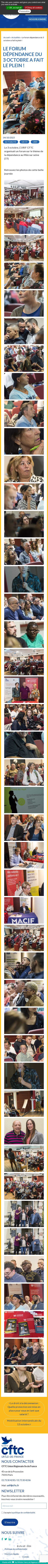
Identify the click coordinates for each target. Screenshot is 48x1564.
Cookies (25, 1557)
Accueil (6, 37)
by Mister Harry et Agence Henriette (30, 1562)
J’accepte (19, 1512)
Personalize (24, 11)
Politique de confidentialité (16, 1549)
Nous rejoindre (37, 19)
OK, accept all (15, 8)
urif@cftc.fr (13, 1485)
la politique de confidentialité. (23, 1512)
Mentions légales (12, 1554)
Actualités (15, 37)
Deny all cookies (34, 8)
